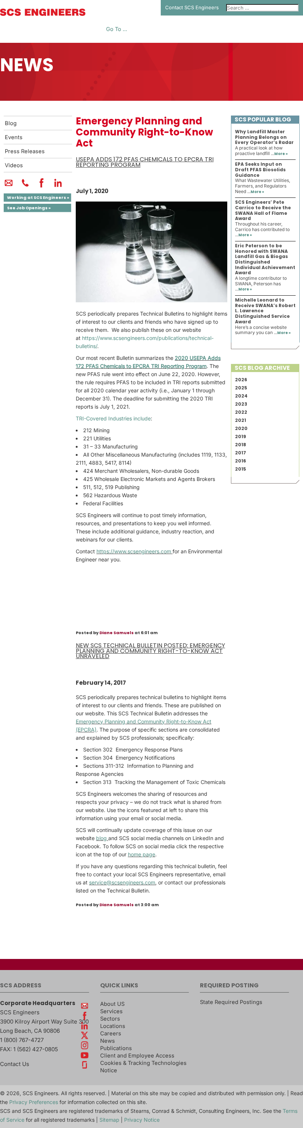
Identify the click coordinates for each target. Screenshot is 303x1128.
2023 (241, 404)
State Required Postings (231, 1002)
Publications (116, 1048)
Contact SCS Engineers (192, 7)
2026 (241, 379)
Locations (112, 1026)
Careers (110, 1033)
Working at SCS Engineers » (38, 197)
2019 (240, 436)
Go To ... (116, 29)
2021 (240, 420)
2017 (240, 453)
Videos (14, 165)
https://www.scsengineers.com (134, 551)
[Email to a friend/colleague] (9, 186)
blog (102, 838)
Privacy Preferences (33, 1102)
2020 (241, 428)
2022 (241, 412)
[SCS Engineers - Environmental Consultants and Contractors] (42, 14)
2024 (241, 396)
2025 (241, 388)
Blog (11, 123)
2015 (240, 469)
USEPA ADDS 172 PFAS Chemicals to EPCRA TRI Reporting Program (145, 162)
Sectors (110, 1018)
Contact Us (14, 1063)
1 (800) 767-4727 (22, 1039)
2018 (240, 444)
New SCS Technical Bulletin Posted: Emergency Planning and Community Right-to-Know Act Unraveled (150, 650)
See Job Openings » (29, 208)
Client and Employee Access (137, 1055)
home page (141, 854)
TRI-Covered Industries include (113, 418)
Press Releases (25, 151)
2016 (240, 461)
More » (281, 154)
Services (111, 1011)
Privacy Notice (142, 1120)
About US (112, 1004)
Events (14, 137)
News (107, 1041)
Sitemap (109, 1120)
